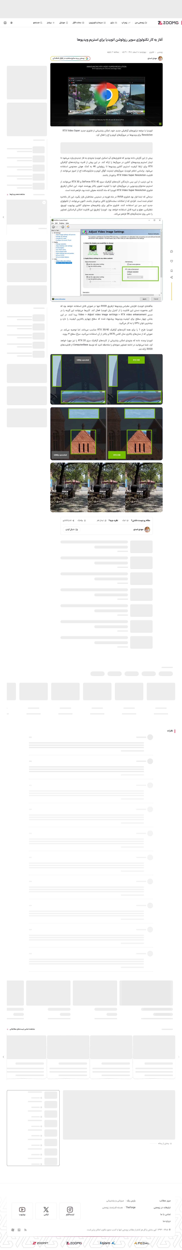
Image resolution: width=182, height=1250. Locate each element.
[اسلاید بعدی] (3, 217)
